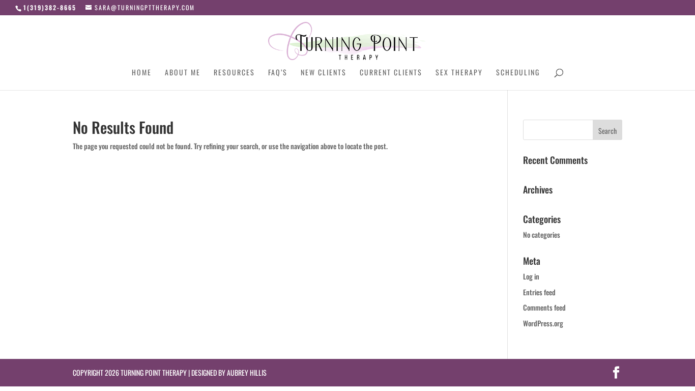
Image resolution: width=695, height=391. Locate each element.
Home (142, 73)
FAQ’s (277, 73)
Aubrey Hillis (247, 372)
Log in (531, 276)
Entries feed (539, 292)
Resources (234, 73)
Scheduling (518, 73)
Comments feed (544, 307)
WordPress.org (543, 323)
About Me (182, 73)
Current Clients (391, 73)
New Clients (323, 73)
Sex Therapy (459, 73)
